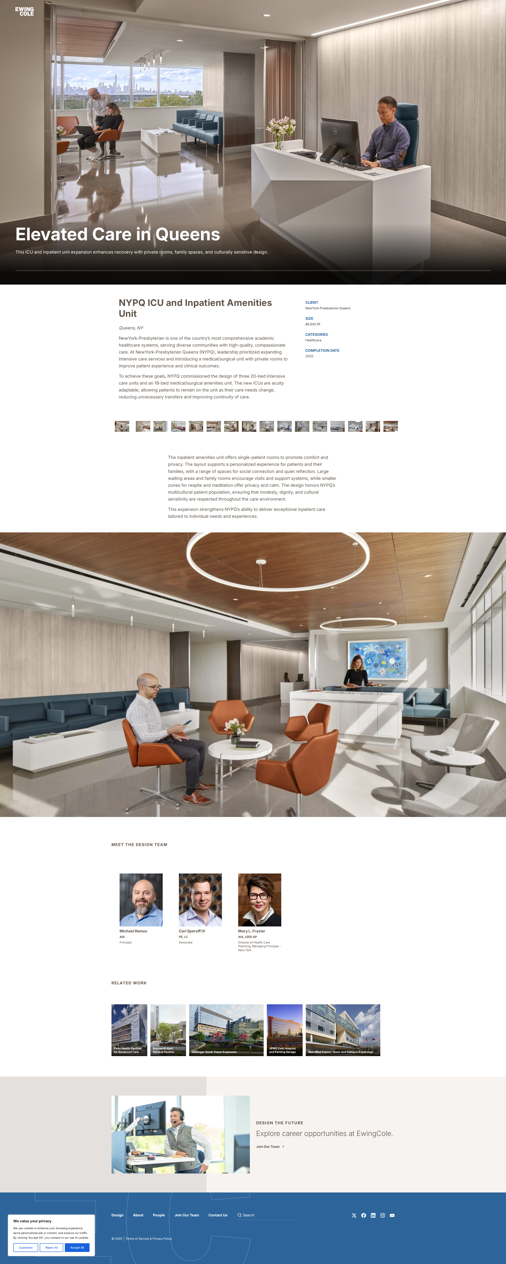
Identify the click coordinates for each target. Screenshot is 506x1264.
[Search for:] (268, 1215)
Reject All (51, 1247)
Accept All (77, 1247)
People (159, 1215)
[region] (51, 1235)
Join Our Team (267, 1147)
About (138, 1215)
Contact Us (218, 1215)
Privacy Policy (162, 1238)
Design (117, 1215)
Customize (26, 1247)
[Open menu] (487, 11)
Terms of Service (137, 1238)
